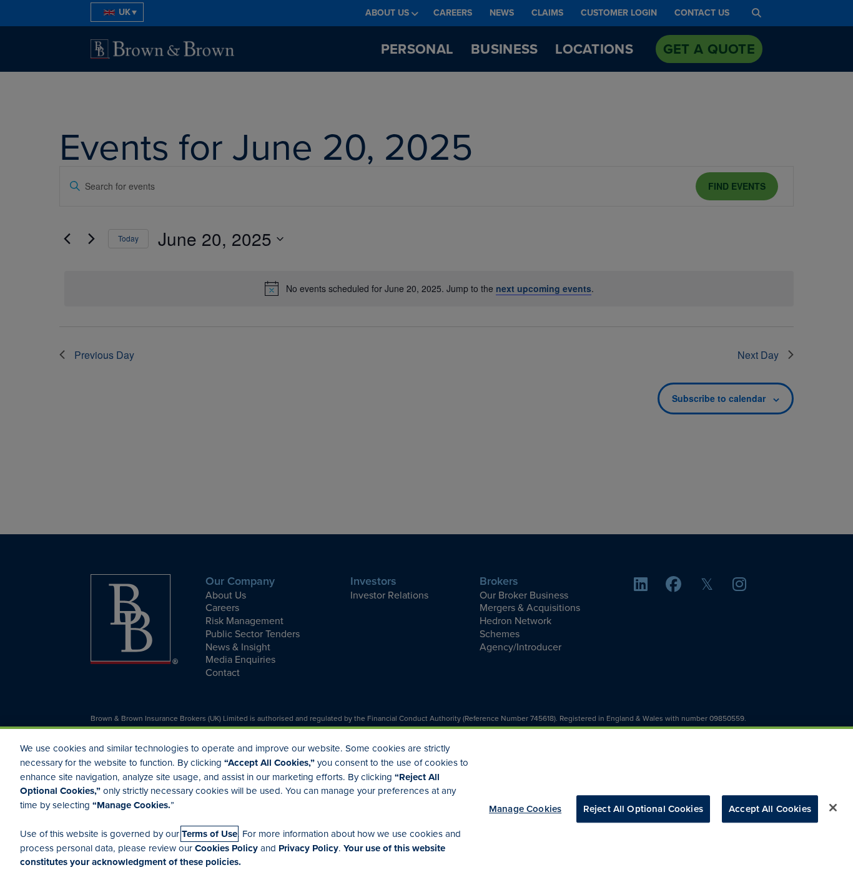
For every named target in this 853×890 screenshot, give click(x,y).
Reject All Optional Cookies (643, 809)
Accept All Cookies (770, 809)
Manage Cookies (525, 809)
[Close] (833, 807)
